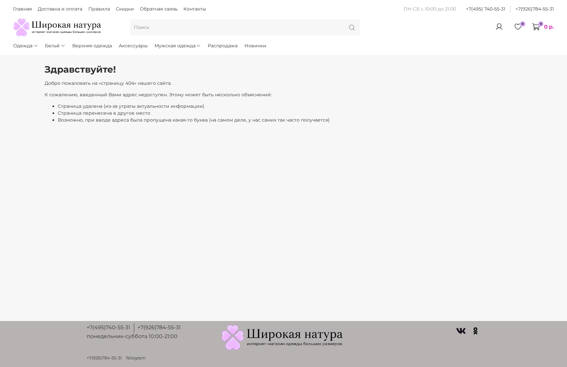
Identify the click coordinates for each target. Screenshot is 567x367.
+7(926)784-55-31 (534, 9)
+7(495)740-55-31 (108, 327)
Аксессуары (133, 46)
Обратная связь (159, 9)
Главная (22, 9)
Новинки (255, 46)
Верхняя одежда (92, 46)
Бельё (52, 46)
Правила (99, 9)
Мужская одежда (175, 46)
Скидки (125, 9)
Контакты (194, 9)
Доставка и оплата (60, 9)
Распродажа (223, 46)
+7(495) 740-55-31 (485, 9)
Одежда (22, 46)
